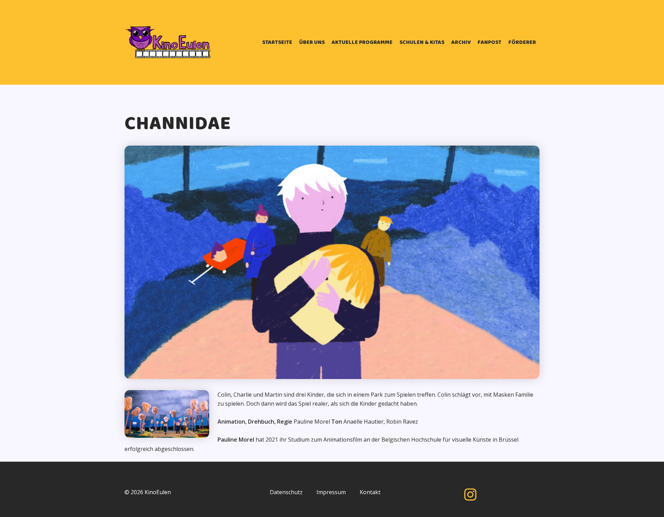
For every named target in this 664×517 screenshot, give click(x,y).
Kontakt (370, 492)
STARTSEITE (277, 42)
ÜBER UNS (312, 42)
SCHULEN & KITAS (421, 42)
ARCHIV (461, 42)
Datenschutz (286, 492)
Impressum (331, 492)
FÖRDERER (522, 42)
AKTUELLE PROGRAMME (362, 42)
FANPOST (489, 42)
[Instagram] (470, 494)
